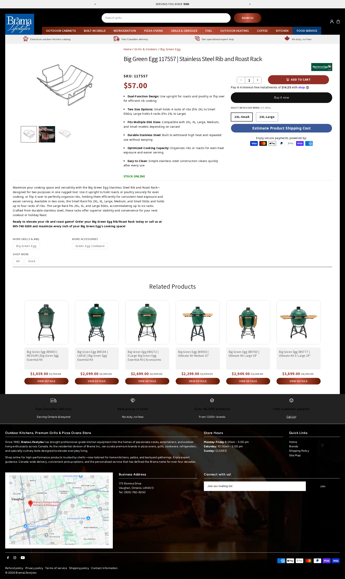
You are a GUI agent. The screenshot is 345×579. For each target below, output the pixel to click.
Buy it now (281, 97)
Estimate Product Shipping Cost (281, 128)
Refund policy (14, 568)
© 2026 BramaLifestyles (21, 572)
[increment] (258, 80)
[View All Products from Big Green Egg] (321, 67)
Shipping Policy (299, 451)
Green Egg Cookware (90, 246)
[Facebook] (8, 558)
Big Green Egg (170, 49)
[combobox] (166, 18)
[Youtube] (23, 558)
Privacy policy (34, 568)
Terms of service (56, 568)
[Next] (250, 4)
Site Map (295, 455)
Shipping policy (79, 568)
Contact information (104, 568)
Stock (32, 261)
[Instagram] (14, 558)
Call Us (291, 417)
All (18, 261)
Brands (293, 446)
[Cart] (338, 21)
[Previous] (95, 4)
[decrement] (241, 80)
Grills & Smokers (146, 49)
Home (128, 49)
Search (247, 18)
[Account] (332, 21)
